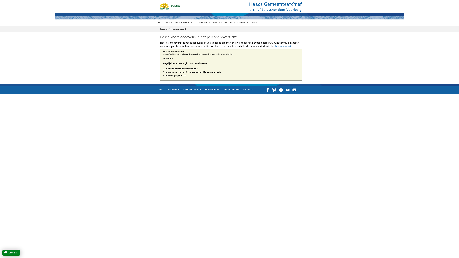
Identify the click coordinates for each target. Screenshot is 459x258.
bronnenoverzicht (284, 46)
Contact (254, 22)
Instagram (281, 90)
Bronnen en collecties (222, 22)
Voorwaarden (211, 89)
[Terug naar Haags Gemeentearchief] (169, 6)
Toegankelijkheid (232, 89)
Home (159, 22)
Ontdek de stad (182, 22)
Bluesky (274, 90)
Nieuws (166, 22)
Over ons (242, 22)
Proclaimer (172, 89)
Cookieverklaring (191, 89)
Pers (161, 89)
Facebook (268, 90)
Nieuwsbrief (294, 90)
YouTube (288, 90)
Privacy (246, 89)
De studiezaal (201, 22)
